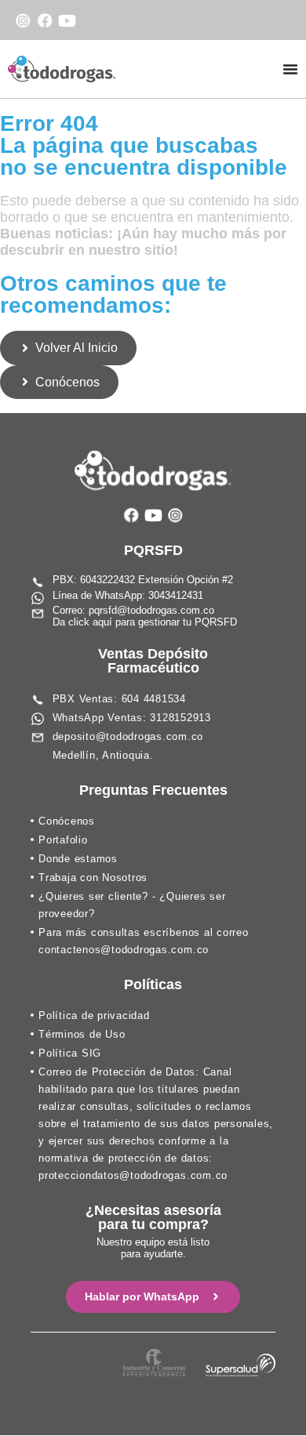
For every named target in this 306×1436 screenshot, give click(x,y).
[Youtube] (67, 21)
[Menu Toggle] (290, 69)
